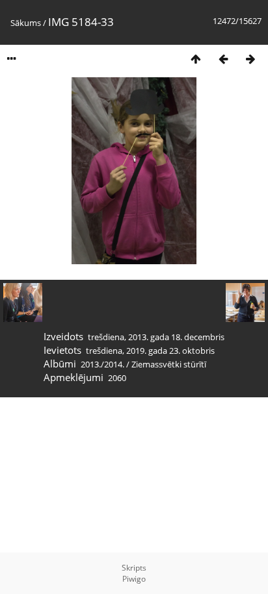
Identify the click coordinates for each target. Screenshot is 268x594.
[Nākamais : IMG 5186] (250, 58)
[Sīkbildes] (195, 58)
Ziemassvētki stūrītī (168, 364)
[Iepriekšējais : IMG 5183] (223, 58)
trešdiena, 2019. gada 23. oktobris (150, 350)
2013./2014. (102, 364)
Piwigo (134, 578)
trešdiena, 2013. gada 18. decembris (156, 337)
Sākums (25, 23)
